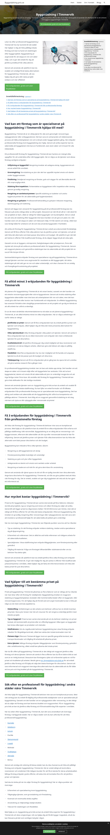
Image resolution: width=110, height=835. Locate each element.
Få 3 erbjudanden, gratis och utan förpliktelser (55, 24)
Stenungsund (13, 739)
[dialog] (55, 828)
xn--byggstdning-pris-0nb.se (52, 660)
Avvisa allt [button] (62, 831)
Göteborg (11, 727)
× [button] (108, 823)
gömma (27, 96)
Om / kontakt (89, 2)
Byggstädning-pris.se (14, 2)
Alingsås (11, 756)
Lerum (10, 731)
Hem (72, 2)
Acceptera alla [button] (49, 831)
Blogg (99, 2)
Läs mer (72, 828)
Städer (79, 2)
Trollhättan (12, 751)
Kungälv (11, 723)
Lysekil (10, 743)
